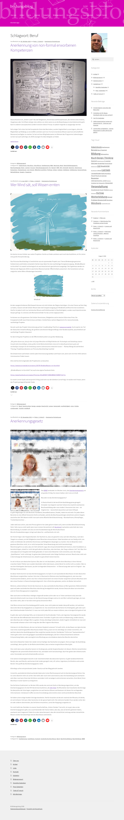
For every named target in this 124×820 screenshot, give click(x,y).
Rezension (95, 178)
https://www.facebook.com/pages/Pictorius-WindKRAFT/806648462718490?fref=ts (38, 375)
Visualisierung (95, 190)
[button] (12, 147)
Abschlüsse (37, 165)
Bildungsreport (58, 15)
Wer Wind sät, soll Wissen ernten (35, 184)
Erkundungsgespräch (42, 168)
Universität (109, 183)
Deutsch (94, 161)
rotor (72, 406)
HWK (57, 168)
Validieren (66, 170)
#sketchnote (23, 165)
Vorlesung (93, 193)
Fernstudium (108, 163)
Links (29, 15)
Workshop (109, 200)
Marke (103, 173)
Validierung (73, 170)
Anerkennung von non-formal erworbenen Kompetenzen (43, 48)
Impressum (93, 6)
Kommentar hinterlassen (52, 41)
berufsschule (27, 406)
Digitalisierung (100, 161)
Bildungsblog (105, 154)
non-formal (30, 170)
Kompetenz (13, 170)
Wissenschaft (102, 200)
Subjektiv (46, 15)
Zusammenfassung (105, 203)
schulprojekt (14, 408)
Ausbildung (31, 739)
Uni (98, 183)
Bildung (95, 153)
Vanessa (95, 221)
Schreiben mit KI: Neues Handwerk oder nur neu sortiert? (103, 114)
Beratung (56, 165)
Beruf (61, 165)
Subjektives (96, 84)
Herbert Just (94, 166)
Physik (93, 176)
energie (38, 406)
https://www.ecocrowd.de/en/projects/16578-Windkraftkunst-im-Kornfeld (35, 365)
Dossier (32, 168)
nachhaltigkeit (65, 406)
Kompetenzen (22, 170)
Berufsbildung (76, 739)
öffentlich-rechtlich (40, 170)
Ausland (37, 739)
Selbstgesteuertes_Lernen (99, 181)
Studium (93, 183)
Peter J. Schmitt (38, 41)
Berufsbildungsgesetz (70, 165)
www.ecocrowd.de (65, 327)
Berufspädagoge (15, 168)
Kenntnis (71, 168)
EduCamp (94, 163)
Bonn (22, 168)
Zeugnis (22, 172)
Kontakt (85, 6)
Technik (21, 408)
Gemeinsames (97, 81)
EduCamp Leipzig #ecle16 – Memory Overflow (102, 233)
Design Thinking (105, 157)
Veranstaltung (81, 170)
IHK (61, 168)
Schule (76, 406)
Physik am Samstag (100, 176)
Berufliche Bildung (66, 739)
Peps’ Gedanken (100, 90)
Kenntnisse (78, 168)
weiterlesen (14, 141)
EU (50, 168)
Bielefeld (104, 150)
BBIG (51, 165)
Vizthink (111, 190)
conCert (27, 168)
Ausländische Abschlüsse (48, 739)
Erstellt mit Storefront (34, 809)
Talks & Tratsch (101, 15)
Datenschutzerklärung (106, 6)
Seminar (109, 180)
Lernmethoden (96, 173)
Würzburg (96, 203)
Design (33, 406)
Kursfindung (94, 170)
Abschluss (30, 165)
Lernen (51, 406)
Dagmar (95, 218)
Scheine (60, 170)
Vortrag (100, 192)
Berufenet (58, 527)
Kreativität (44, 406)
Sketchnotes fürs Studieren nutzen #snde (102, 222)
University (102, 183)
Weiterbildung (14, 172)
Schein (55, 170)
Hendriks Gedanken (73, 15)
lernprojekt (57, 406)
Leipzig (99, 170)
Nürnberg (108, 173)
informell (65, 168)
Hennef (53, 168)
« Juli (92, 281)
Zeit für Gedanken (98, 118)
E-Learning (107, 161)
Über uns (13, 15)
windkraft (27, 408)
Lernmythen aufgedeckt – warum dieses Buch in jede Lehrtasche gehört (103, 130)
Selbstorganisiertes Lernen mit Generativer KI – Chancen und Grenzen (102, 123)
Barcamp (94, 150)
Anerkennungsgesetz (26, 420)
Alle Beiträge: (14, 23)
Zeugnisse (28, 172)
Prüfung (49, 170)
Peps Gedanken (88, 15)
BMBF (46, 490)
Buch (93, 157)
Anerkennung (46, 165)
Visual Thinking (104, 190)
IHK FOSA (53, 688)
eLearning (101, 163)
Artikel (22, 15)
